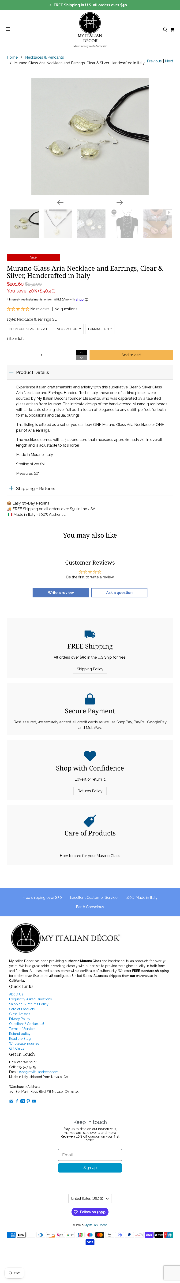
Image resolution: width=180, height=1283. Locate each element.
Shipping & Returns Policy (29, 1004)
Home (12, 57)
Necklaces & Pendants (44, 57)
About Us (16, 994)
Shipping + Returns (35, 488)
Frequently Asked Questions (30, 999)
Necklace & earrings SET (29, 329)
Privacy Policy (19, 1019)
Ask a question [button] (119, 592)
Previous (154, 61)
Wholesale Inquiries (24, 1043)
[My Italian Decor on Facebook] (17, 1102)
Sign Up (90, 1167)
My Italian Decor (95, 1225)
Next (169, 61)
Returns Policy (90, 791)
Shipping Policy (90, 669)
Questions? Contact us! (26, 1024)
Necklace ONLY (69, 329)
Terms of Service (21, 1029)
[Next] (119, 202)
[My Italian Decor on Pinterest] (28, 1102)
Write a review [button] (61, 592)
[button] (18, 309)
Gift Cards (16, 1048)
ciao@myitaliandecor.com (38, 1072)
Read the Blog (20, 1038)
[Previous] (60, 202)
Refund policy (19, 1034)
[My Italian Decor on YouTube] (34, 1102)
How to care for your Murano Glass (90, 856)
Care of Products (22, 1009)
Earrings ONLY (100, 329)
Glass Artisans (19, 1014)
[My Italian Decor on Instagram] (22, 1102)
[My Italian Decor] (90, 29)
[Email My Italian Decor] (11, 1102)
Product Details (32, 372)
